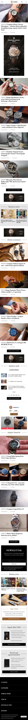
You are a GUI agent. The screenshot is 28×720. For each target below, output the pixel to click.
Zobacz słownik (14, 671)
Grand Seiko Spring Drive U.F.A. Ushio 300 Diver (12, 457)
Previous (8, 395)
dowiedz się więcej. (10, 718)
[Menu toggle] (2, 2)
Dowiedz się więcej (12, 569)
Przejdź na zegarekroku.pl (14, 644)
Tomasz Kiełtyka (4, 294)
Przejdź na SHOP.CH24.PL (14, 618)
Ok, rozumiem (23, 716)
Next (20, 395)
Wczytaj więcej (14, 541)
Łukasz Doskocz (4, 32)
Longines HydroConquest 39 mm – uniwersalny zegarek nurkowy (13, 264)
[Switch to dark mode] (21, 1)
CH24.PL (14, 2)
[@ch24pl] (10, 407)
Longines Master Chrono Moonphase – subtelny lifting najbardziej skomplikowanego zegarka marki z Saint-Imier (14, 27)
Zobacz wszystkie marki (14, 398)
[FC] (14, 55)
